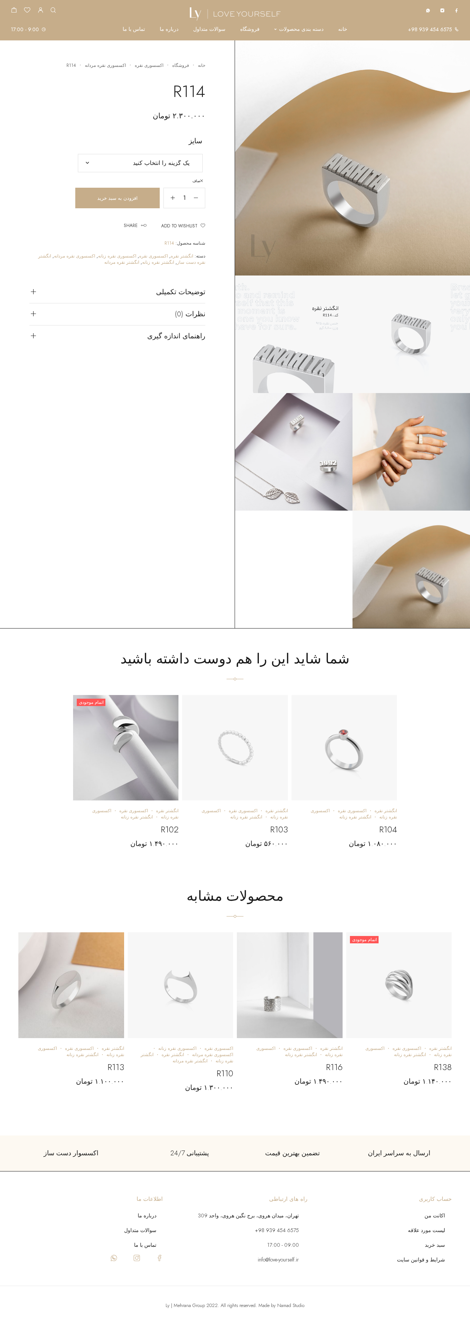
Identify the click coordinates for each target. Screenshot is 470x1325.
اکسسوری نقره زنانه (117, 256)
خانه (342, 29)
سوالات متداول (209, 29)
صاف (196, 181)
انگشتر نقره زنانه (158, 262)
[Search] (53, 10)
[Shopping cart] (14, 11)
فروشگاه (250, 29)
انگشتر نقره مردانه (121, 262)
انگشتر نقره (182, 256)
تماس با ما (134, 29)
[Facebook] (456, 10)
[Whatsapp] (428, 10)
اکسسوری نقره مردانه (105, 65)
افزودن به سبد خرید (117, 198)
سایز (195, 141)
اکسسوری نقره (149, 65)
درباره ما (169, 29)
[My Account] (40, 10)
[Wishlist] (27, 11)
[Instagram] (442, 10)
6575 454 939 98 (431, 29)
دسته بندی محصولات (301, 29)
